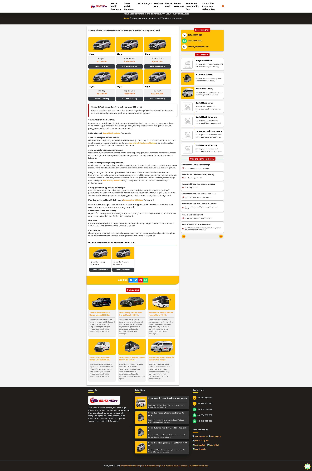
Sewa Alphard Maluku (133, 200)
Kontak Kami (168, 5)
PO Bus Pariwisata (204, 74)
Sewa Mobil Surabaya (129, 6)
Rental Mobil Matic (204, 103)
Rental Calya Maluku (112, 180)
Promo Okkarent (179, 5)
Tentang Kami (158, 5)
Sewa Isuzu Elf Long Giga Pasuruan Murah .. (167, 399)
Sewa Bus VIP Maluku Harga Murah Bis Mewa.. (132, 358)
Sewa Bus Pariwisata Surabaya (173, 466)
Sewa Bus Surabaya (150, 466)
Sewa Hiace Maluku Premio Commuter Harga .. (161, 358)
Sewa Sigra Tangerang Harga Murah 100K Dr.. (167, 444)
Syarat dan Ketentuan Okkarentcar (208, 6)
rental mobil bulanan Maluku (142, 143)
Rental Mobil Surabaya (116, 6)
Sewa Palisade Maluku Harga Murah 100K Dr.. (99, 313)
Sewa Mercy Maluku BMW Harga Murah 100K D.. (130, 313)
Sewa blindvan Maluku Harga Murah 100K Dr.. (99, 358)
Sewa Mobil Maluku (111, 133)
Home (126, 18)
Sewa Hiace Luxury (204, 89)
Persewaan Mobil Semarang (209, 131)
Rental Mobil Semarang (206, 117)
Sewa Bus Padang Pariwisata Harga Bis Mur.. (166, 414)
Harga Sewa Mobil (204, 60)
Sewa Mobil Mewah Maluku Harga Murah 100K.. (161, 313)
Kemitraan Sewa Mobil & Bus (192, 6)
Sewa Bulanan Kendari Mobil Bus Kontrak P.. (167, 429)
